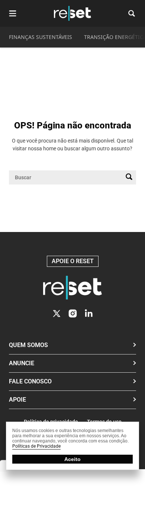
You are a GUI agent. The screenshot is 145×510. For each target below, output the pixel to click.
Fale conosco (30, 381)
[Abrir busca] (131, 13)
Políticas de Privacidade (36, 446)
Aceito (72, 459)
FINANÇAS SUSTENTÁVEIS (40, 36)
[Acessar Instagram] (73, 313)
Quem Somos (28, 345)
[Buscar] (129, 177)
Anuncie (21, 363)
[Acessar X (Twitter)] (57, 313)
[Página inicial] (72, 288)
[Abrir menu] (12, 13)
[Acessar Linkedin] (89, 313)
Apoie (17, 399)
